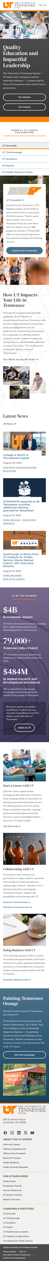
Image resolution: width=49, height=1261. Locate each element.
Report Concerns (11, 1199)
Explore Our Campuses (24, 250)
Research (9, 523)
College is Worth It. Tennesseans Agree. (16, 456)
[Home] (19, 5)
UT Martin (8, 1227)
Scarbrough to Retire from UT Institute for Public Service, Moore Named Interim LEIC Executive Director (21, 560)
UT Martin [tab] (8, 165)
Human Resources (12, 1190)
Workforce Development (16, 907)
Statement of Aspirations (14, 1258)
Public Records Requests (15, 1167)
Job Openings (10, 826)
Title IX (22, 1252)
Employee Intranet (12, 1186)
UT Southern (9, 1223)
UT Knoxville (13, 200)
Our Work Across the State (19, 359)
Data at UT (24, 727)
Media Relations (11, 1162)
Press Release (12, 520)
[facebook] (5, 1133)
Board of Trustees (12, 1158)
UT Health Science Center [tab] (17, 172)
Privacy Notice (9, 1252)
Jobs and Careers (11, 1144)
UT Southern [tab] (9, 159)
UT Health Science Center (15, 1232)
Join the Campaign (24, 1055)
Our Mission (24, 97)
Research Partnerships (15, 902)
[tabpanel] (24, 230)
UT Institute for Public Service (18, 1241)
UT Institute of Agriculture (16, 1236)
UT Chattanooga (11, 1218)
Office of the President (14, 1153)
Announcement (12, 575)
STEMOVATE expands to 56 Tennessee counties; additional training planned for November (21, 506)
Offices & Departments (14, 1149)
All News (8, 423)
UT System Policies (12, 1195)
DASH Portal (9, 1181)
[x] (26, 1133)
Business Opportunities (15, 979)
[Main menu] (42, 5)
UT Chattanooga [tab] (12, 152)
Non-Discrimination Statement (17, 1255)
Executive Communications (20, 467)
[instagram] (12, 1133)
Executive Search (14, 579)
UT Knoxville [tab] (9, 145)
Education (9, 471)
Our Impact (24, 107)
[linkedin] (19, 1133)
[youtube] (32, 1133)
